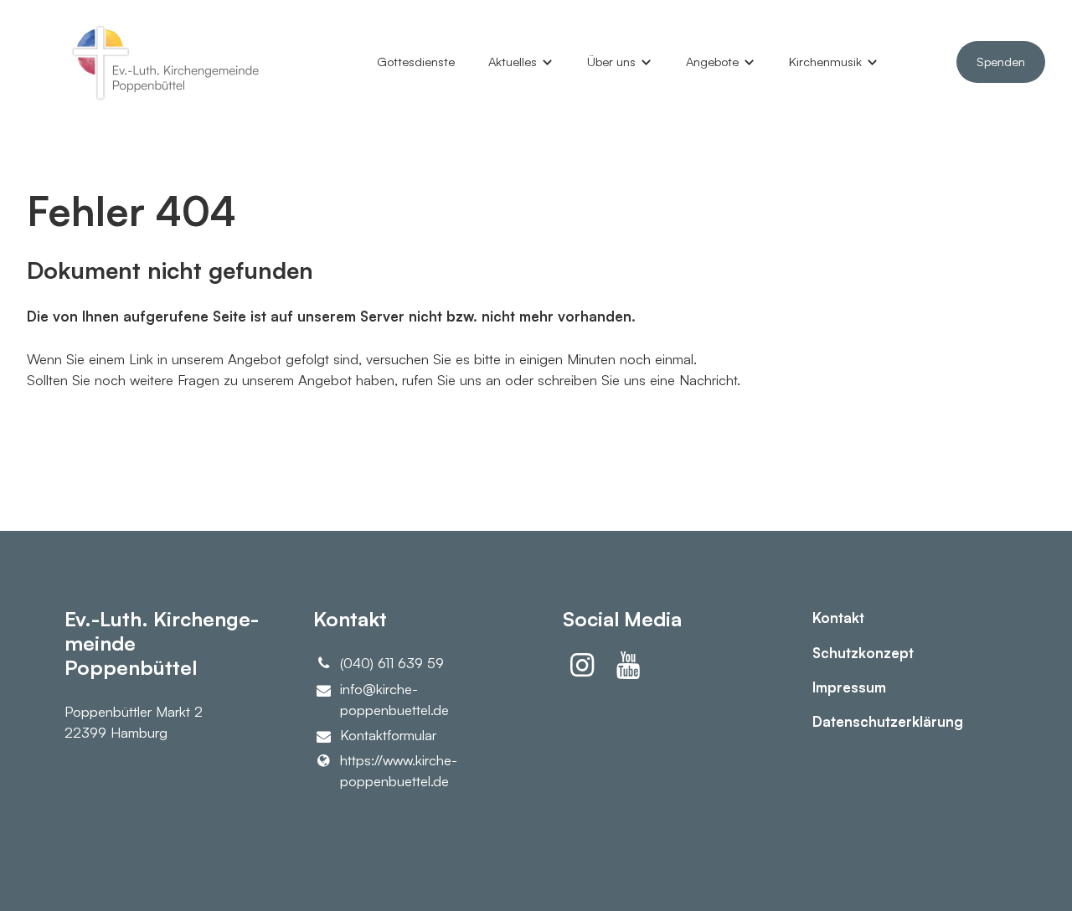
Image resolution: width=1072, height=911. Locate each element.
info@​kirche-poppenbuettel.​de (394, 699)
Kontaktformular (388, 735)
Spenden (1001, 61)
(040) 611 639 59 (392, 663)
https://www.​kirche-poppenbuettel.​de (398, 770)
